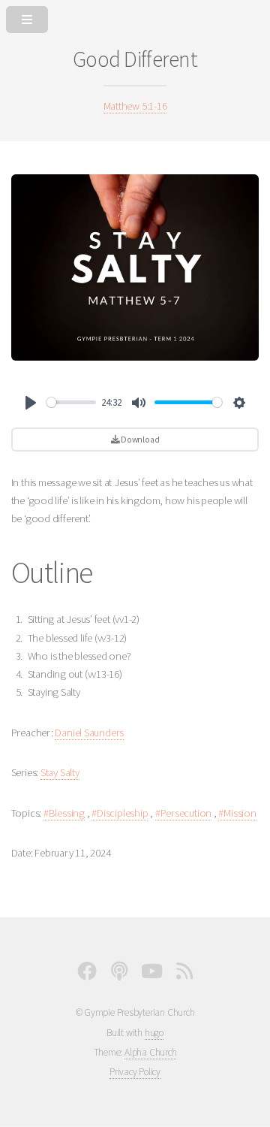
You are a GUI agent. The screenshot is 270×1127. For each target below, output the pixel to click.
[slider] (71, 402)
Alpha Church (150, 1052)
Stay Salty (60, 772)
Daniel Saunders (89, 732)
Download (139, 439)
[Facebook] (87, 974)
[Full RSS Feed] (184, 974)
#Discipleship (120, 813)
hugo (154, 1032)
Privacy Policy (135, 1071)
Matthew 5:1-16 (135, 106)
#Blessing (64, 813)
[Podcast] (119, 974)
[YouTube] (152, 974)
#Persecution (183, 813)
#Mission (237, 813)
